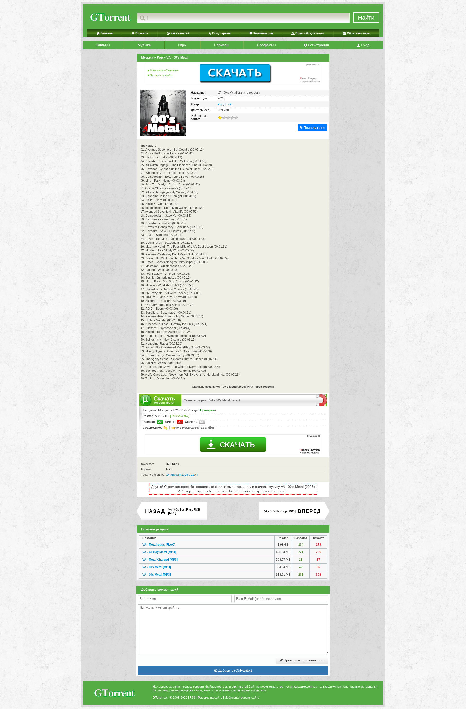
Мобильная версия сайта (242, 697)
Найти (366, 17)
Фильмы (103, 45)
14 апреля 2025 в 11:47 (182, 474)
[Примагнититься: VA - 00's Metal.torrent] (321, 400)
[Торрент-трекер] (110, 17)
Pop (220, 104)
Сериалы (221, 45)
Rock (228, 104)
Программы (266, 45)
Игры (182, 45)
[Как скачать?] (179, 416)
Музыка (144, 45)
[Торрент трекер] (114, 693)
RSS (193, 697)
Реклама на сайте (210, 697)
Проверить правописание (304, 660)
